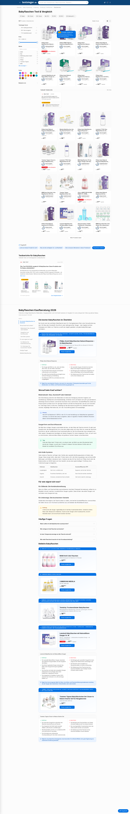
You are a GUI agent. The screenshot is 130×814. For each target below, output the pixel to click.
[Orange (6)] (28, 76)
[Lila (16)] (23, 76)
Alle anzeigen (22, 65)
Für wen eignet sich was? (26, 339)
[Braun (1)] (23, 78)
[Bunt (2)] (20, 78)
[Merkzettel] (107, 2)
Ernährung (36, 7)
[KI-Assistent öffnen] (105, 2)
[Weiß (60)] (28, 73)
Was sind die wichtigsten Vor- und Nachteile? (51, 247)
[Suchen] (86, 2)
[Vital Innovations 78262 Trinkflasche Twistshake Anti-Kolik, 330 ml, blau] (85, 219)
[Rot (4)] (31, 76)
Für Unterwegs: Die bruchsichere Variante (26, 347)
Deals (23, 16)
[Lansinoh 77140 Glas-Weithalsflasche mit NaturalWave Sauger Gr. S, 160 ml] (103, 126)
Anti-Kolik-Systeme (25, 336)
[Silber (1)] (26, 78)
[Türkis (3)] (36, 76)
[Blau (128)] (20, 73)
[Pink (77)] (23, 73)
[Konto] (110, 2)
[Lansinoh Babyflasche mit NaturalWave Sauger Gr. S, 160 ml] (48, 72)
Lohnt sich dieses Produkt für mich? (28, 247)
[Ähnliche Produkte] (54, 35)
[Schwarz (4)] (34, 76)
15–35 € (54, 16)
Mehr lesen (22, 275)
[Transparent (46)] (34, 73)
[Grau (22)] (20, 76)
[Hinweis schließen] (74, 32)
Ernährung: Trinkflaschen (46, 7)
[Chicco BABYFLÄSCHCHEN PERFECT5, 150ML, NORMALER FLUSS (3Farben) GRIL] (85, 189)
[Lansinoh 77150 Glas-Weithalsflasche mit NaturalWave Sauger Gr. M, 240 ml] (66, 157)
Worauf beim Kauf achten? (26, 325)
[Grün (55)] (31, 73)
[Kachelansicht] (107, 21)
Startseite (19, 7)
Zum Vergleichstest (56, 295)
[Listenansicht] (110, 21)
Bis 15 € (47, 16)
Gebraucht (71, 16)
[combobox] (63, 2)
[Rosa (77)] (26, 73)
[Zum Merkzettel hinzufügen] (54, 38)
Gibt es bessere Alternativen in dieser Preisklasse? (77, 247)
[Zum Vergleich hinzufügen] (54, 32)
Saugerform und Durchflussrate (25, 333)
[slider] (19, 42)
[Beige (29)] (36, 73)
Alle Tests (109, 89)
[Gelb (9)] (26, 76)
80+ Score (30, 16)
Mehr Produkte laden (75, 237)
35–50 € (61, 16)
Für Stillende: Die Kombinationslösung (25, 342)
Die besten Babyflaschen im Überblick (27, 322)
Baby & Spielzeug (27, 7)
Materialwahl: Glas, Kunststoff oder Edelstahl (28, 329)
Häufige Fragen (24, 350)
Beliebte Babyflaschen (25, 353)
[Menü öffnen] (20, 2)
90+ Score (39, 16)
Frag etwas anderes (98, 247)
